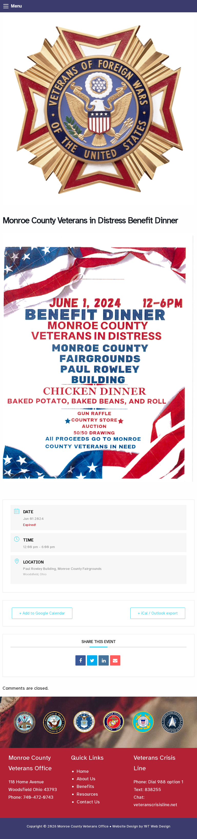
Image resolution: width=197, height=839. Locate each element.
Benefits (85, 786)
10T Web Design (157, 826)
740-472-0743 (38, 797)
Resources (87, 794)
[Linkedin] (103, 660)
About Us (86, 779)
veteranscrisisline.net (155, 804)
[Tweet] (92, 660)
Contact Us (88, 802)
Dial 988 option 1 (165, 782)
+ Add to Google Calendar (42, 613)
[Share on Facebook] (80, 660)
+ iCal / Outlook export (158, 613)
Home (83, 771)
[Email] (115, 660)
